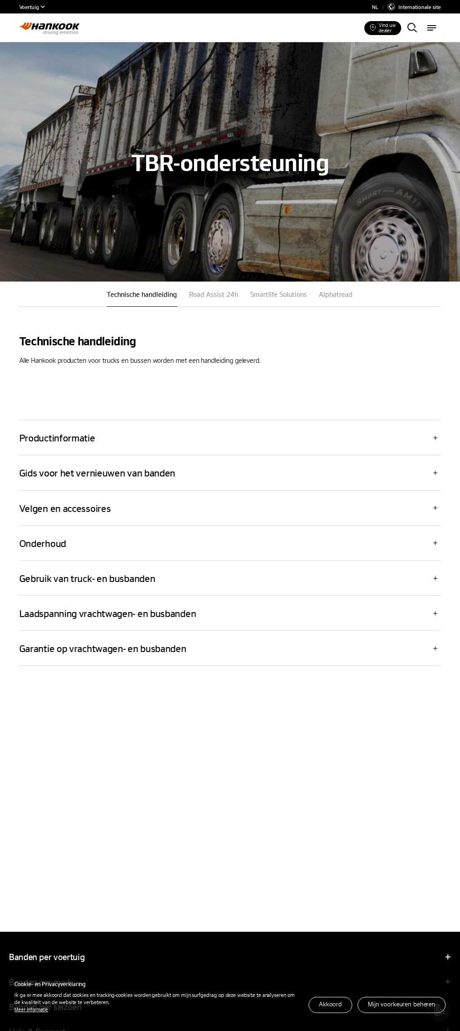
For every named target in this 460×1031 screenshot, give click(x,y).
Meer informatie (31, 1009)
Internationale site (419, 6)
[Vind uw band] (412, 28)
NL (375, 7)
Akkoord (330, 1004)
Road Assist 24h (213, 294)
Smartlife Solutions (278, 294)
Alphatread (336, 294)
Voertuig (29, 6)
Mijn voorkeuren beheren (401, 1004)
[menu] (432, 28)
